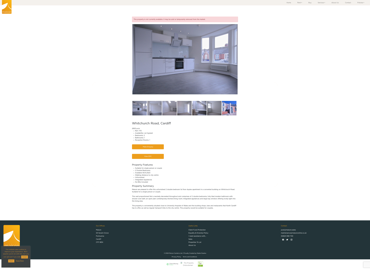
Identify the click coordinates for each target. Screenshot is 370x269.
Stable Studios (201, 253)
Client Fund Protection (197, 230)
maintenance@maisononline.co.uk (294, 233)
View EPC (148, 156)
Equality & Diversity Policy (198, 233)
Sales (190, 239)
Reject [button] (11, 261)
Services (321, 2)
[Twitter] (287, 240)
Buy (309, 2)
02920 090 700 (287, 236)
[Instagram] (291, 240)
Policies (360, 2)
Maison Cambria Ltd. (175, 253)
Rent (299, 2)
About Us (335, 2)
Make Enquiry (148, 147)
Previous (129, 59)
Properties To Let (194, 242)
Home (289, 2)
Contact (348, 2)
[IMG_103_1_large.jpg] (185, 59)
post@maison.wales (288, 230)
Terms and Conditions (190, 257)
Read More (20, 261)
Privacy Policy (176, 257)
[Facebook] (283, 240)
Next (240, 59)
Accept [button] (24, 257)
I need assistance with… (197, 236)
